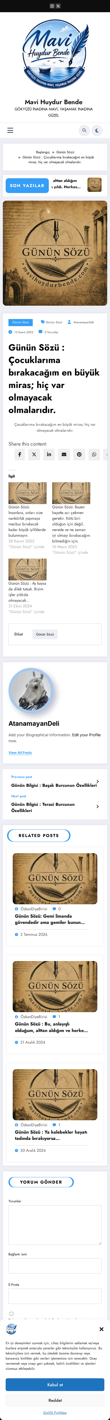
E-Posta (13, 1284)
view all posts (20, 753)
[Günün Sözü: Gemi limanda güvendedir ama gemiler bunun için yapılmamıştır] (55, 878)
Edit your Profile (86, 735)
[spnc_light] (97, 130)
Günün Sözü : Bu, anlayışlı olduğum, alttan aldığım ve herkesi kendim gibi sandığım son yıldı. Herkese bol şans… (51, 1027)
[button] (101, 1329)
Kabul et (55, 1385)
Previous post (21, 777)
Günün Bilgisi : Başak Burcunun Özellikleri (54, 785)
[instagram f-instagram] (52, 6)
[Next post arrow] (97, 806)
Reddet (55, 1400)
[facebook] (20, 454)
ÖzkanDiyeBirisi (34, 909)
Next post (18, 796)
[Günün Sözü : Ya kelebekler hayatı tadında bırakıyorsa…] (55, 1094)
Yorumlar (14, 1201)
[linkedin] (49, 454)
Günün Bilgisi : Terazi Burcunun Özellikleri (43, 807)
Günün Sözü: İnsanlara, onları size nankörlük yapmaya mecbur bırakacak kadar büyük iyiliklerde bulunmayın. (27, 521)
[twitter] (34, 454)
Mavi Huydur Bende (53, 101)
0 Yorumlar (51, 332)
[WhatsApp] (94, 454)
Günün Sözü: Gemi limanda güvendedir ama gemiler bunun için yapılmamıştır (48, 919)
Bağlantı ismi (17, 1254)
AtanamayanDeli (84, 322)
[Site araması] (84, 130)
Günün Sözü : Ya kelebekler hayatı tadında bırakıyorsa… (51, 1135)
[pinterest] (79, 454)
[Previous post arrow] (97, 781)
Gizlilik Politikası (55, 1412)
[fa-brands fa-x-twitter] (58, 6)
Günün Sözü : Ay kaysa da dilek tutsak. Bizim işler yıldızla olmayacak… (27, 591)
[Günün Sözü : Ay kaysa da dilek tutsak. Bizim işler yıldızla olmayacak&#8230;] (27, 569)
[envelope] (64, 454)
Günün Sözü (20, 322)
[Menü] (10, 130)
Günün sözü (54, 322)
